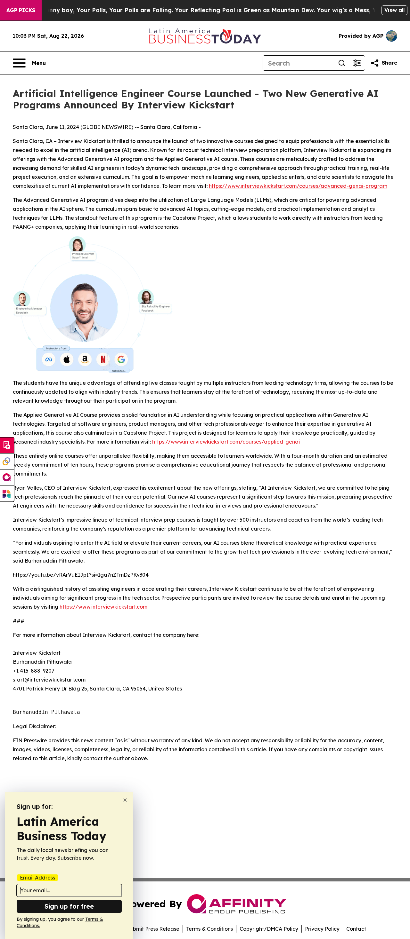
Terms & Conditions (209, 929)
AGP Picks (20, 10)
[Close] (125, 800)
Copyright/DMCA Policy (269, 929)
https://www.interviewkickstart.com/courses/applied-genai (226, 441)
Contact (356, 929)
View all (394, 10)
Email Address (37, 877)
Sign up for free (69, 906)
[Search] (341, 63)
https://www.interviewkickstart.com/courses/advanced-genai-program (298, 186)
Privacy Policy (322, 929)
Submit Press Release (153, 929)
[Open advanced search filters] (357, 63)
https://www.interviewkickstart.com (103, 607)
